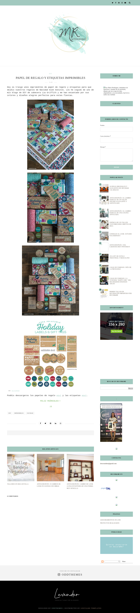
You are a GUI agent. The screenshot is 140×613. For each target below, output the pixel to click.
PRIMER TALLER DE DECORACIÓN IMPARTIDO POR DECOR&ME (120, 293)
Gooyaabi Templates (91, 608)
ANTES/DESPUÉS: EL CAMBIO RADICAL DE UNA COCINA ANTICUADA (120, 212)
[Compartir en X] (45, 423)
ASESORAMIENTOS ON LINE (110, 520)
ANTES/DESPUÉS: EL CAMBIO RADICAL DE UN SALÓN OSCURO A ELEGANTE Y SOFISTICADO (120, 200)
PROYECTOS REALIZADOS (109, 523)
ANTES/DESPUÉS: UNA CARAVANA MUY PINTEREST (119, 246)
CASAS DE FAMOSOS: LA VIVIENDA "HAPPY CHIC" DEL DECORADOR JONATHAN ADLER (120, 281)
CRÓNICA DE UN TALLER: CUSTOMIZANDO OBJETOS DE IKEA (120, 224)
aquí (58, 395)
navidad (30, 413)
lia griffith (15, 390)
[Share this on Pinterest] (50, 423)
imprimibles (19, 413)
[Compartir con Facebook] (40, 423)
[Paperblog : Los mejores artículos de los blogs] (105, 490)
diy (50, 73)
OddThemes (57, 608)
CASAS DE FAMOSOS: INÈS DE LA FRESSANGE (120, 268)
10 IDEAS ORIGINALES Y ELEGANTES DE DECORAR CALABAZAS (119, 188)
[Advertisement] (114, 359)
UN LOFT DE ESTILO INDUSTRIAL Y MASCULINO (119, 257)
